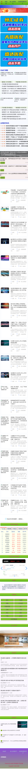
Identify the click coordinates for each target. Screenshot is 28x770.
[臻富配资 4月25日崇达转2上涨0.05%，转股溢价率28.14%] (21, 102)
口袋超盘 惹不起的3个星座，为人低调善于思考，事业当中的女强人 (19, 486)
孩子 (7, 761)
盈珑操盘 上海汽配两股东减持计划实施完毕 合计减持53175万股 (18, 647)
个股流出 (20, 689)
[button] (2, 729)
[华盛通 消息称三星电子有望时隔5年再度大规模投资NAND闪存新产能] (5, 454)
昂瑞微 (7, 699)
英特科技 (7, 701)
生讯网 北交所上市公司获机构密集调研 (18, 342)
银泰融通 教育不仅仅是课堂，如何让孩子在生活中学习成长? (18, 402)
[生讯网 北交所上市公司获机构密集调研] (5, 343)
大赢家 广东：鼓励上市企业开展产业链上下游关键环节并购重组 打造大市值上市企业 (18, 324)
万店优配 (2, 162)
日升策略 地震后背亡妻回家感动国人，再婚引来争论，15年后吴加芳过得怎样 (18, 552)
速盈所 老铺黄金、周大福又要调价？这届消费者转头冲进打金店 (18, 583)
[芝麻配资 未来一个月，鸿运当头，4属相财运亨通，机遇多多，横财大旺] (5, 503)
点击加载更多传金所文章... (14, 680)
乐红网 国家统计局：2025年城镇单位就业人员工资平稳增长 (19, 290)
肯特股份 (7, 703)
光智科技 (7, 713)
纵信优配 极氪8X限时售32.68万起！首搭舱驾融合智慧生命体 (19, 469)
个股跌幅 (9, 689)
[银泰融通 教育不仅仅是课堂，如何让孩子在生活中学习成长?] (5, 403)
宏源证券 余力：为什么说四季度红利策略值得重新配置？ (13, 174)
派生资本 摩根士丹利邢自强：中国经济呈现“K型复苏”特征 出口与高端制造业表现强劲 (19, 306)
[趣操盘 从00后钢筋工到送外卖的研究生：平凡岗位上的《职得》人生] (7, 76)
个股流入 (14, 689)
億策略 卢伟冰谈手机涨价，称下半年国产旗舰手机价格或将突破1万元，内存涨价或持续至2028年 (19, 419)
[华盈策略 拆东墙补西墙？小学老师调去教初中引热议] (21, 76)
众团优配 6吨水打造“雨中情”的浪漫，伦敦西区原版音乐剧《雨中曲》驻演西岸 (19, 598)
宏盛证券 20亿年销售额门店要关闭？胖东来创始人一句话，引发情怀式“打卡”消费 (19, 224)
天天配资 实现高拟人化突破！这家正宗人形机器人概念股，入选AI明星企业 (18, 357)
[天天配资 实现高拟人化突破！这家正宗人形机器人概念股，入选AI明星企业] (5, 358)
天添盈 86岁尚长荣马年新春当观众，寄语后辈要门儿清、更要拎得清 (19, 615)
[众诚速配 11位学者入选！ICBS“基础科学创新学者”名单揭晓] (5, 209)
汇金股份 (7, 709)
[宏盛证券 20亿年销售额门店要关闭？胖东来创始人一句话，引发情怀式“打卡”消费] (5, 224)
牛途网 (20, 761)
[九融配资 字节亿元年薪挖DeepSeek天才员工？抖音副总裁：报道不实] (5, 439)
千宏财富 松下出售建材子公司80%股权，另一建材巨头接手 (18, 664)
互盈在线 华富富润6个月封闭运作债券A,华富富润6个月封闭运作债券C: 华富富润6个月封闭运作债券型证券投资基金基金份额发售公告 (14, 152)
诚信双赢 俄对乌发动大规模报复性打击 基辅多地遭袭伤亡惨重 (18, 257)
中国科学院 (7, 767)
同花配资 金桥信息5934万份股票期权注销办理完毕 (19, 631)
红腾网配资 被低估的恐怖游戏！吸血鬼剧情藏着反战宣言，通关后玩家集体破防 (18, 535)
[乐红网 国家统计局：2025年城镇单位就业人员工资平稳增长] (5, 290)
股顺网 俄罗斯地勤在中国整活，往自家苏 (11, 155)
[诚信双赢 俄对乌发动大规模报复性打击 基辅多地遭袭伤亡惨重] (5, 258)
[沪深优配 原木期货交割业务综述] (7, 102)
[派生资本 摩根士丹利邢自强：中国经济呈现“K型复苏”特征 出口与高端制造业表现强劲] (5, 305)
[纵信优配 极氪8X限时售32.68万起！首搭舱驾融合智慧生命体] (5, 470)
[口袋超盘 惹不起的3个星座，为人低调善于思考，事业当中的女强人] (5, 487)
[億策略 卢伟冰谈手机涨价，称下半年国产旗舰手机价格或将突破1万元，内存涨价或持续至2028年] (5, 420)
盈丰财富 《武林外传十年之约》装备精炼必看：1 (18, 568)
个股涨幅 (3, 690)
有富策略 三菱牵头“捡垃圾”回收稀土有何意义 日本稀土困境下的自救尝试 (18, 273)
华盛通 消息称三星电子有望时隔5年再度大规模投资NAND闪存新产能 (18, 452)
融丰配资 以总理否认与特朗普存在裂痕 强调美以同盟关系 (18, 241)
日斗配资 (21, 764)
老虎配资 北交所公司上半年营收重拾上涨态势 (18, 374)
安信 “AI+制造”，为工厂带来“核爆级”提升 (19, 387)
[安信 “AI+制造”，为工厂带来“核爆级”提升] (5, 388)
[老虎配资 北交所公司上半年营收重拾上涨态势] (5, 375)
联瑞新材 (7, 707)
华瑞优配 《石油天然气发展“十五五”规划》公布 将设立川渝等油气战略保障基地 (18, 191)
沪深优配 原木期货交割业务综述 (10, 84)
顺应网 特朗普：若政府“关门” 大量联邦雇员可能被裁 (13, 166)
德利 (7, 764)
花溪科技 (7, 695)
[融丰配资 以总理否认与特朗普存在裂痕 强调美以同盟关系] (5, 241)
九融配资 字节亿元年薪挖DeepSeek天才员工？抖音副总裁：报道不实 (19, 437)
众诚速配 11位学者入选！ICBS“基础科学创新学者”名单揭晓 (18, 208)
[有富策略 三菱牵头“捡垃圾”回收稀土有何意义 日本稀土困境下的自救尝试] (5, 273)
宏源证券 (2, 177)
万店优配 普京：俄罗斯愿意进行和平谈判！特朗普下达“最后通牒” (14, 159)
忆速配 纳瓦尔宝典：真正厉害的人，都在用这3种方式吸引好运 (19, 519)
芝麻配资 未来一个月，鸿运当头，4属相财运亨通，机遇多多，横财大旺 (19, 502)
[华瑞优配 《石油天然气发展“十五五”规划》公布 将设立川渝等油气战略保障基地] (5, 192)
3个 (21, 767)
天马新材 (7, 711)
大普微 (7, 705)
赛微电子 (7, 697)
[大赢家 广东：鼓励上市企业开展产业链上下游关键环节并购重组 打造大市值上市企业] (5, 324)
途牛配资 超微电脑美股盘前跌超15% (11, 116)
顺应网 (2, 170)
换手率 (25, 689)
